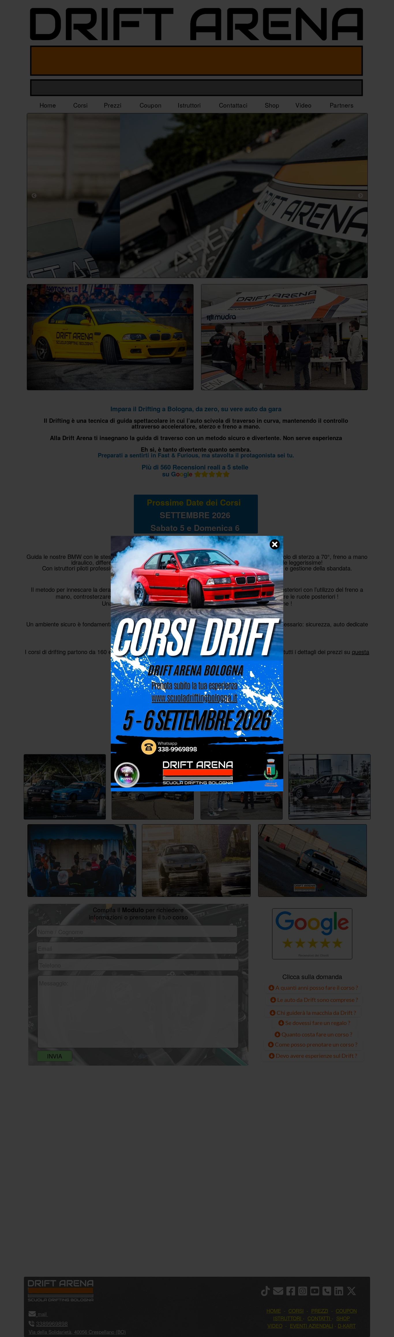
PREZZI (137, 734)
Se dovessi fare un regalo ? (317, 1022)
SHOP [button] (343, 1318)
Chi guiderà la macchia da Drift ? (315, 1012)
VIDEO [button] (274, 1325)
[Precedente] (34, 195)
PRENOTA (195, 734)
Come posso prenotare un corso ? (316, 1044)
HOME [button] (274, 1310)
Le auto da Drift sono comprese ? (317, 999)
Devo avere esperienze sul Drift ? (316, 1055)
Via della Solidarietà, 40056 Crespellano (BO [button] (76, 1331)
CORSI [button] (296, 1310)
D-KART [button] (347, 1325)
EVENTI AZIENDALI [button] (311, 1325)
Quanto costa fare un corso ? (316, 1034)
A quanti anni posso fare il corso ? (316, 987)
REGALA (256, 734)
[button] (47, 1313)
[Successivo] (360, 195)
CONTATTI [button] (318, 1318)
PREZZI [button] (319, 1310)
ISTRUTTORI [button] (287, 1318)
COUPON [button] (346, 1310)
